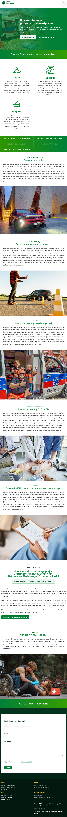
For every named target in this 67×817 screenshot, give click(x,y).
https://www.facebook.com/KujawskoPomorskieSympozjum (19, 612)
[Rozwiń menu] (64, 3)
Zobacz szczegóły (28, 37)
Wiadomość (7, 741)
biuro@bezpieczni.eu (44, 787)
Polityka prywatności (7, 795)
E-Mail (6, 733)
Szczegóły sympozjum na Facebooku (15, 617)
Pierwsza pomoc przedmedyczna (49, 138)
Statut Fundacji (5, 800)
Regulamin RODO (6, 797)
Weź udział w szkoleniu (46, 37)
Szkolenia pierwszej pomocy (17, 144)
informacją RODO (26, 762)
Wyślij (8, 767)
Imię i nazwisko (8, 725)
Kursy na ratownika (49, 144)
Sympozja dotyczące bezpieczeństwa (17, 150)
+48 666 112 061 (41, 785)
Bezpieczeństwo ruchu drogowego (17, 138)
